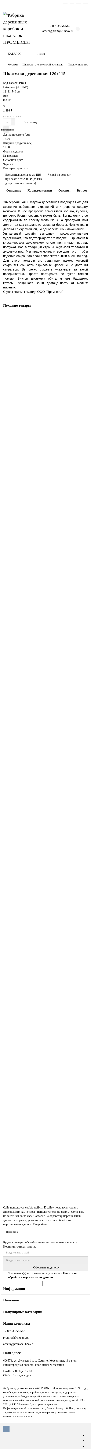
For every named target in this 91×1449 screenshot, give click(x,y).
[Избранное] (65, 3)
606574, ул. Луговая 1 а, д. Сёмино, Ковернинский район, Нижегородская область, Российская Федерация (40, 1362)
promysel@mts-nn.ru (16, 1337)
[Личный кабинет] (85, 3)
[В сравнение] (84, 325)
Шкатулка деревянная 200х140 (23, 959)
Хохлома (13, 64)
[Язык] (78, 3)
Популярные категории (22, 1312)
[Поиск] (83, 53)
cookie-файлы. (34, 1207)
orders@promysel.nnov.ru (57, 31)
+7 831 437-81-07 (59, 26)
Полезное (11, 1300)
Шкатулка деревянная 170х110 (23, 428)
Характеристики (40, 190)
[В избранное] (84, 317)
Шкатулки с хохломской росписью (42, 64)
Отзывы (64, 190)
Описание (13, 190)
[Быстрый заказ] (50, 122)
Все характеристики (16, 168)
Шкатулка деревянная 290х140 (23, 605)
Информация (14, 1289)
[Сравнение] (72, 3)
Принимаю (12, 1231)
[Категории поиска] (32, 53)
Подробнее (40, 1224)
